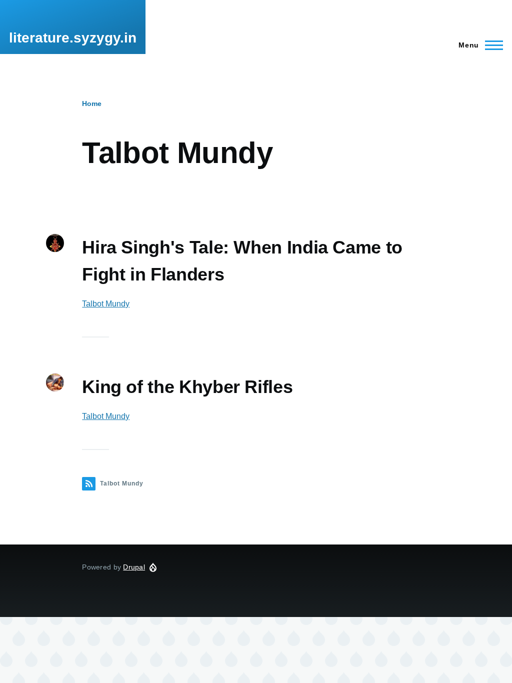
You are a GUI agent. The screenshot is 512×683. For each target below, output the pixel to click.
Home (92, 104)
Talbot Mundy (106, 304)
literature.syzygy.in (72, 38)
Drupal (134, 567)
